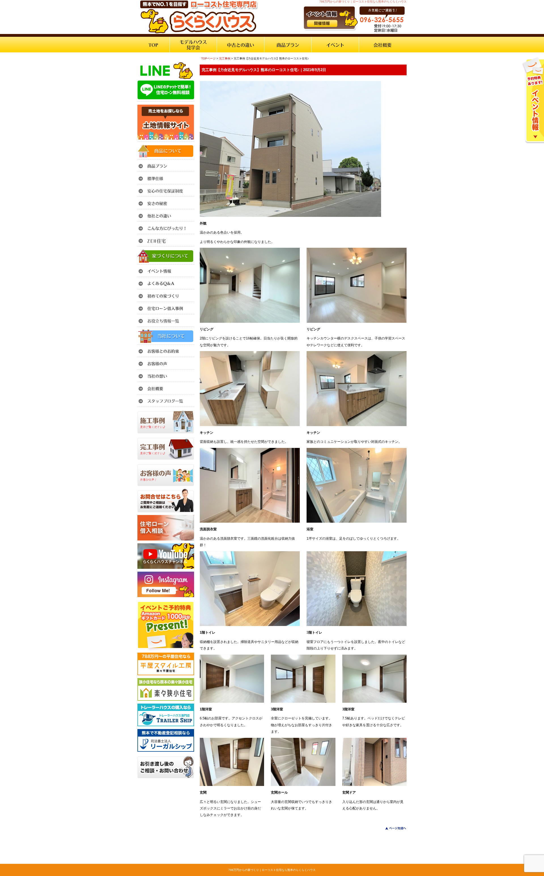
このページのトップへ (392, 828)
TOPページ (208, 58)
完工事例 (224, 58)
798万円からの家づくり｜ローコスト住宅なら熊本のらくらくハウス (272, 869)
